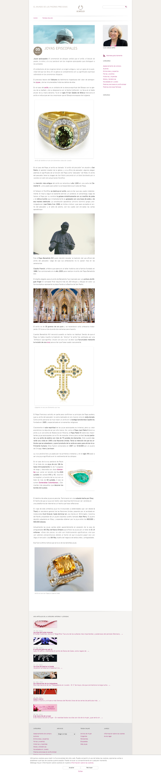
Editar (80, 771)
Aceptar (71, 767)
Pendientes (84, 739)
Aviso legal (107, 736)
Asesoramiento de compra (112, 66)
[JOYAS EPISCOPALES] (64, 46)
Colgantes (83, 736)
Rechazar (89, 767)
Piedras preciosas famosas (112, 87)
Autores (105, 69)
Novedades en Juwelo (110, 82)
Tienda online (47, 18)
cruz (48, 342)
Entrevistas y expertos (111, 71)
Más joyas (83, 744)
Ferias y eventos (108, 74)
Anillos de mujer (86, 734)
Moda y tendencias (109, 79)
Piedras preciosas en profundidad (114, 84)
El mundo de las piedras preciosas (80, 8)
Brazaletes (84, 741)
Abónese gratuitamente (114, 55)
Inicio (35, 18)
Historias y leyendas (110, 76)
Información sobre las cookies (114, 734)
